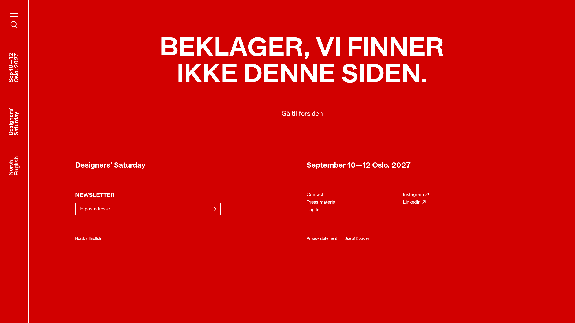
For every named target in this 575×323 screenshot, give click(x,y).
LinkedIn (414, 202)
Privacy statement (322, 238)
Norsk (11, 167)
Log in (313, 210)
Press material (321, 202)
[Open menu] (14, 14)
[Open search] (14, 24)
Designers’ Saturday (110, 165)
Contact (315, 195)
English (17, 165)
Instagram (416, 195)
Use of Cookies (356, 238)
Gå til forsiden (302, 114)
